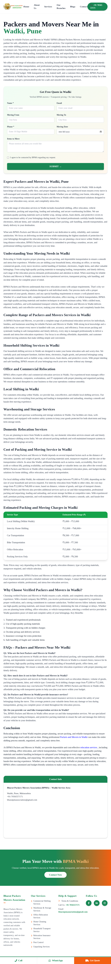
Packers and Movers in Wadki (74, 737)
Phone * (10, 127)
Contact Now (55, 875)
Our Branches (61, 6)
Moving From (13, 115)
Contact (83, 6)
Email (59, 103)
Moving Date (62, 127)
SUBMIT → (55, 166)
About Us (37, 6)
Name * (10, 103)
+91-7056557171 (15, 796)
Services (48, 6)
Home (26, 6)
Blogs (72, 6)
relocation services (89, 747)
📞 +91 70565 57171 (96, 6)
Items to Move (13, 139)
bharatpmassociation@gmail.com (22, 800)
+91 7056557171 (72, 905)
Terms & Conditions (69, 901)
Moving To (61, 115)
